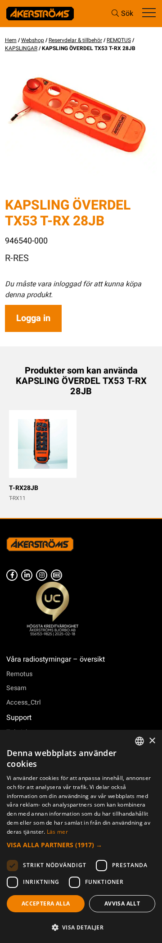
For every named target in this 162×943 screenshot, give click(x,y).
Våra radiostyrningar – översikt (55, 659)
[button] (81, 845)
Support (19, 717)
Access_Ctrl (23, 702)
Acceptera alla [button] (46, 903)
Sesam (16, 688)
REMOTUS (119, 40)
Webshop (32, 40)
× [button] (151, 741)
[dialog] (81, 836)
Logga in (33, 318)
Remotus (19, 674)
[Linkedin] (26, 575)
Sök (127, 13)
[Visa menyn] (149, 13)
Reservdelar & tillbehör (75, 40)
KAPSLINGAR (21, 48)
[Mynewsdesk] (56, 575)
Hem (11, 40)
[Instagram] (41, 575)
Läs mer (57, 832)
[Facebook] (12, 575)
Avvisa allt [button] (122, 903)
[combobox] (139, 741)
